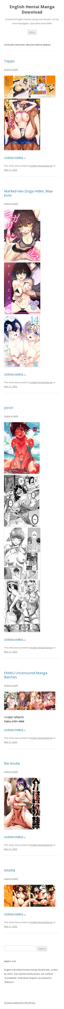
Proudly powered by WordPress (19, 1002)
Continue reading (15, 157)
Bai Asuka (12, 763)
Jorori (8, 407)
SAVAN (9, 870)
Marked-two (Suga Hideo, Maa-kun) (29, 193)
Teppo (9, 61)
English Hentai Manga (41, 165)
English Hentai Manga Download (32, 9)
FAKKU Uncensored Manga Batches (25, 675)
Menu (32, 32)
